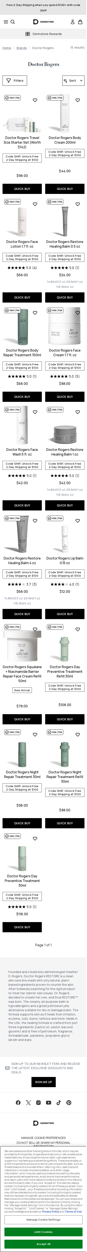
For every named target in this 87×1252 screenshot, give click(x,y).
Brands (22, 48)
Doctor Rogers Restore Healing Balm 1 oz (64, 452)
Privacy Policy (50, 1211)
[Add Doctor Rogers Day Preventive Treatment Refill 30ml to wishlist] (78, 629)
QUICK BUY (22, 189)
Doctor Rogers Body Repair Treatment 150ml (22, 352)
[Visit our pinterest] (69, 1103)
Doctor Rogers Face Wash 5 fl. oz (22, 452)
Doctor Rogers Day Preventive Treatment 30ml (22, 881)
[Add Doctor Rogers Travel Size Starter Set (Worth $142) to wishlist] (35, 100)
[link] (72, 22)
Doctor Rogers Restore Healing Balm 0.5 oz (64, 244)
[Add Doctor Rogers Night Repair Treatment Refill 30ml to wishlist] (78, 734)
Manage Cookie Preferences (43, 1138)
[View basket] (80, 22)
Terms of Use (73, 1211)
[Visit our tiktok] (59, 1103)
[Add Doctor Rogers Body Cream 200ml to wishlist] (78, 100)
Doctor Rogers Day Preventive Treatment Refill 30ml (65, 672)
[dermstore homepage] (43, 21)
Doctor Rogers (43, 64)
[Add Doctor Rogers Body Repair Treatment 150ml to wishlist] (35, 313)
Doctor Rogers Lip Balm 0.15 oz (64, 560)
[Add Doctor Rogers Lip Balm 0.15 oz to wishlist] (78, 521)
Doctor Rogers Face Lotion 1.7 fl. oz (22, 244)
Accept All (43, 1244)
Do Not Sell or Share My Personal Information (43, 1144)
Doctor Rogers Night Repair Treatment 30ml (22, 774)
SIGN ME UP (43, 1082)
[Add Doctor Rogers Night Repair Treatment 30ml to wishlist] (35, 734)
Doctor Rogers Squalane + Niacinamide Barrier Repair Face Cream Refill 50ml (22, 674)
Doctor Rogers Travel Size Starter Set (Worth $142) (22, 142)
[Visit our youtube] (49, 1103)
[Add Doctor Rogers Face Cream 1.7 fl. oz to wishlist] (78, 313)
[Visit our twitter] (28, 1103)
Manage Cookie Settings (43, 1219)
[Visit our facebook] (18, 1103)
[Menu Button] (4, 22)
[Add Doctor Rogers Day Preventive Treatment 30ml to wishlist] (35, 838)
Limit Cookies (43, 1232)
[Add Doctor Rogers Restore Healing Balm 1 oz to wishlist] (78, 412)
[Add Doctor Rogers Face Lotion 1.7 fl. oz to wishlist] (35, 204)
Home (7, 48)
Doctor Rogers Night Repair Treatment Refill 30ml (64, 777)
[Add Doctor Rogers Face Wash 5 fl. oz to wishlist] (35, 412)
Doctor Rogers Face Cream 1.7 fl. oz (65, 352)
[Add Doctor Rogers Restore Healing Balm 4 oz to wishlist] (35, 521)
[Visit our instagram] (38, 1103)
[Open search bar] (12, 22)
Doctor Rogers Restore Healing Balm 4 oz (22, 560)
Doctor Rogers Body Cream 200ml (65, 140)
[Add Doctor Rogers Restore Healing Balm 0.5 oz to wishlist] (78, 204)
